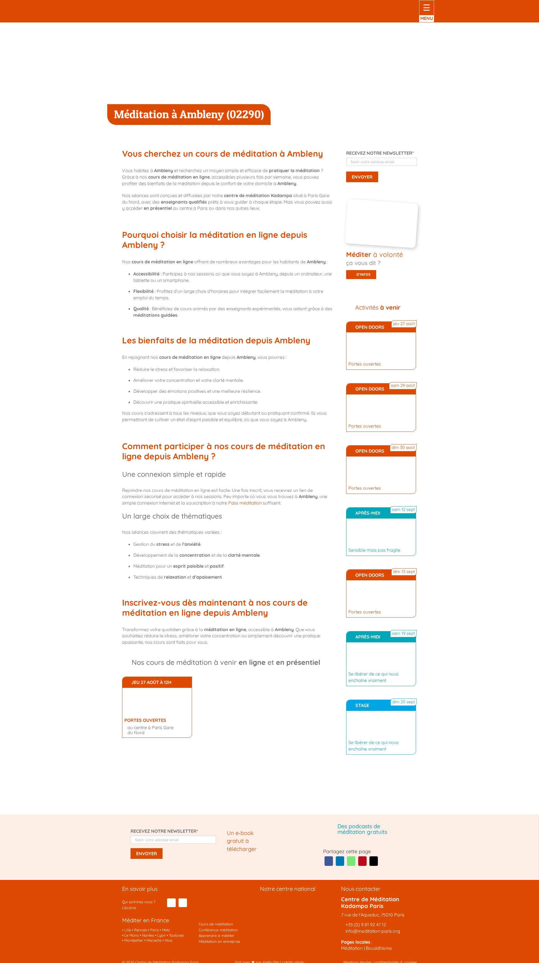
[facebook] (171, 902)
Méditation (352, 948)
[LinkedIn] (340, 861)
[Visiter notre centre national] (292, 900)
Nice (168, 940)
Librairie (129, 907)
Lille (127, 930)
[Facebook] (328, 861)
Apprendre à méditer (216, 935)
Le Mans (131, 935)
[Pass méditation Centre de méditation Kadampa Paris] (383, 203)
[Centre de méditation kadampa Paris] (148, 5)
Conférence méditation (218, 930)
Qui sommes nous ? (138, 902)
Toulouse (176, 935)
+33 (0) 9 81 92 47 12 (366, 924)
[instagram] (183, 902)
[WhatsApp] (351, 861)
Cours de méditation (216, 924)
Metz (166, 930)
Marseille (154, 940)
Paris (154, 930)
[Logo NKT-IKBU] (223, 888)
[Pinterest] (362, 861)
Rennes (140, 930)
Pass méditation (245, 503)
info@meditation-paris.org (372, 931)
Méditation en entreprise (219, 941)
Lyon (161, 935)
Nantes (148, 935)
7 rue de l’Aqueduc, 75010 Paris (373, 915)
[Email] (373, 861)
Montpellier (133, 940)
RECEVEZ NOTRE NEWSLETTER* (380, 153)
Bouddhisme (379, 948)
